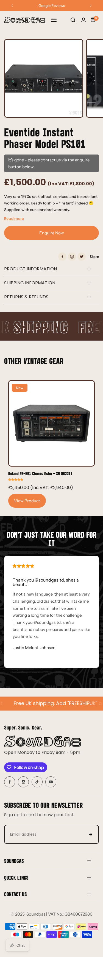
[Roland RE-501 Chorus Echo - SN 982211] (51, 423)
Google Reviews (51, 5)
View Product (27, 500)
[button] (12, 5)
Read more (14, 218)
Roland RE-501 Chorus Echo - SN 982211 (40, 473)
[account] (83, 20)
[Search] (73, 20)
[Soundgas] (24, 20)
